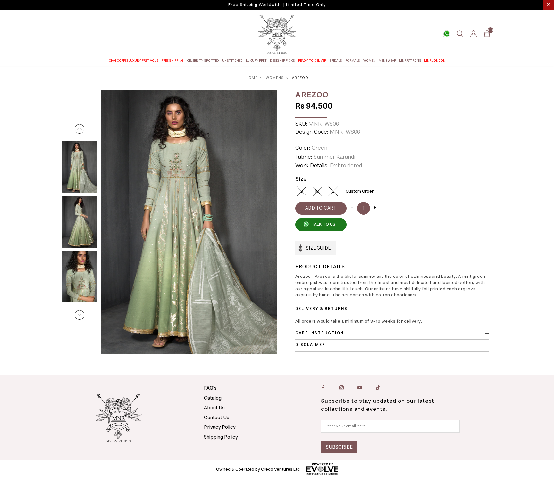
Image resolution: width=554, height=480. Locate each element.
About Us (214, 407)
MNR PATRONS (410, 60)
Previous (79, 129)
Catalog (213, 397)
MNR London (434, 60)
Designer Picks (282, 60)
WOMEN (369, 60)
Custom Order (360, 191)
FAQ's (210, 388)
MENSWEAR (387, 60)
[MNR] (277, 34)
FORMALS (352, 60)
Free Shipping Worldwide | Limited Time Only (277, 5)
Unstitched (232, 60)
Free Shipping (173, 60)
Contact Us (216, 417)
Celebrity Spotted (203, 60)
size (301, 179)
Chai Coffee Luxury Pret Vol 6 (134, 60)
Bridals (335, 60)
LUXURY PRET (256, 60)
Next (79, 315)
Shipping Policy (221, 437)
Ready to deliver (312, 60)
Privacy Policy (220, 427)
